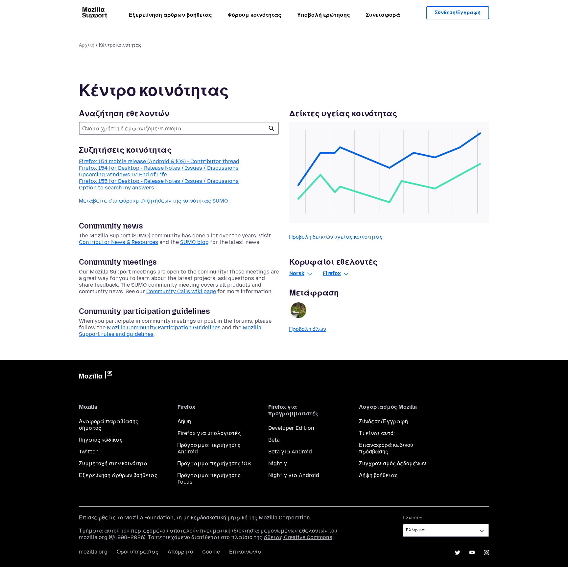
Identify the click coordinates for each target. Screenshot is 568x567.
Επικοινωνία (245, 552)
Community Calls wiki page (181, 291)
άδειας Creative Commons (298, 537)
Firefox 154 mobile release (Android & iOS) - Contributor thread (159, 161)
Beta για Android (290, 451)
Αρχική (86, 45)
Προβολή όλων (307, 329)
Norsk (296, 273)
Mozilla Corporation (284, 517)
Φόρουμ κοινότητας (254, 15)
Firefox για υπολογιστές (209, 433)
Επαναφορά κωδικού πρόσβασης (386, 448)
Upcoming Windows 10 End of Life (123, 174)
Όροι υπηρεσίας (137, 552)
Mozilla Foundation (149, 517)
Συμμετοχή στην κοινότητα (113, 463)
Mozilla (95, 376)
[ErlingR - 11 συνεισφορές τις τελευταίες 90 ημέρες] (298, 310)
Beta (274, 440)
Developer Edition (291, 428)
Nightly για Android (293, 475)
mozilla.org (93, 552)
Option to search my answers (116, 188)
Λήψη (184, 421)
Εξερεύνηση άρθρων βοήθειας (170, 15)
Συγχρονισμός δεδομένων (392, 463)
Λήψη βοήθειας (378, 475)
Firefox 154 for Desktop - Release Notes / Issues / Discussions (159, 168)
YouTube (472, 552)
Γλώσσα (412, 518)
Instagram (486, 552)
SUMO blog (194, 242)
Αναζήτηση (271, 128)
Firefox (332, 273)
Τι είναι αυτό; (377, 433)
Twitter (88, 451)
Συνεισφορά (383, 15)
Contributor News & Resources (118, 242)
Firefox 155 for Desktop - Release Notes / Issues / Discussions (159, 181)
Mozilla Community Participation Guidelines (164, 327)
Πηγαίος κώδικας (101, 440)
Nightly (277, 463)
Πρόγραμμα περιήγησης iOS (214, 463)
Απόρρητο (180, 552)
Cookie (211, 552)
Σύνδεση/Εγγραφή (458, 12)
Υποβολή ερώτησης (323, 15)
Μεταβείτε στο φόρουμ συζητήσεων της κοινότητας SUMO (153, 201)
